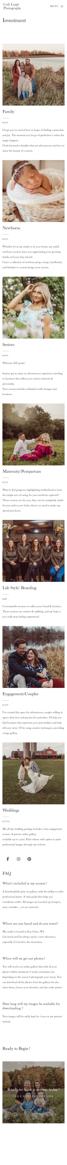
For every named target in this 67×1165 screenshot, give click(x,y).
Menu (54, 6)
